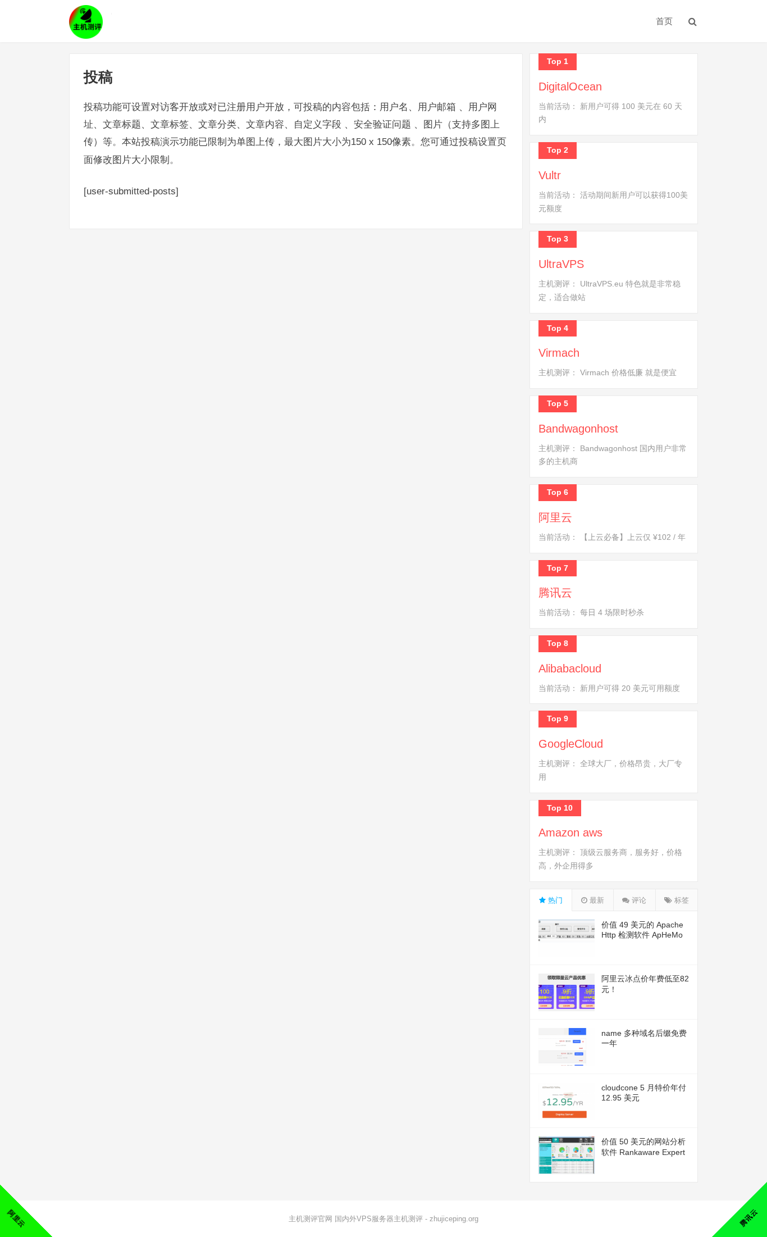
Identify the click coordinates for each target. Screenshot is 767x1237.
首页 (664, 21)
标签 (680, 900)
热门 (554, 900)
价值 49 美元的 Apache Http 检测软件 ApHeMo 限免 (642, 934)
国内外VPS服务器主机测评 (379, 1219)
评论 (637, 900)
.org (472, 1219)
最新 (595, 900)
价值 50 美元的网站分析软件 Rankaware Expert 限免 (643, 1151)
